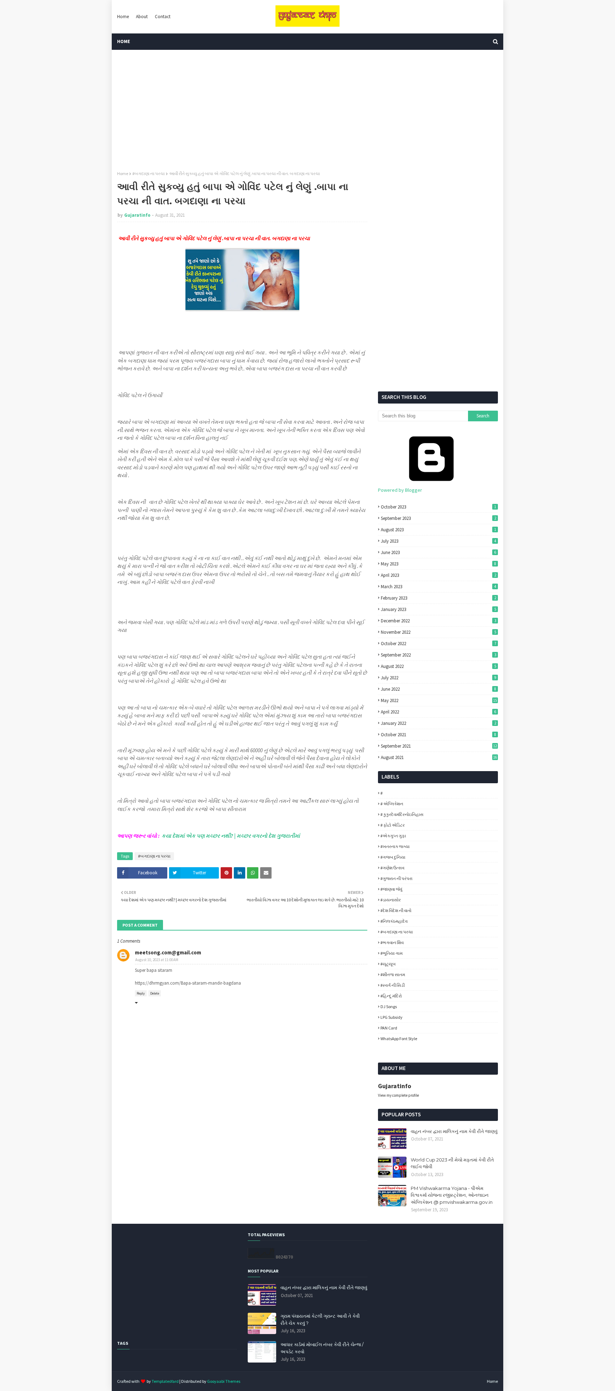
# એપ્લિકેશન (391, 803)
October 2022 (438, 644)
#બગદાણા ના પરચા (148, 173)
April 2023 (438, 575)
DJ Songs (388, 1006)
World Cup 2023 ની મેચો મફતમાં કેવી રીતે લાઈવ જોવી (452, 1163)
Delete (154, 993)
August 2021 (439, 757)
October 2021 (438, 735)
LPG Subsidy (391, 1017)
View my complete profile (398, 1095)
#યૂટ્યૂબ (388, 963)
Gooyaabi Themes (223, 1381)
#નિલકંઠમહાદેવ (394, 921)
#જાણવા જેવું (391, 889)
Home (123, 17)
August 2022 (438, 666)
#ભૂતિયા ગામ (391, 953)
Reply (141, 993)
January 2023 (438, 609)
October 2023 (438, 507)
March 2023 (438, 587)
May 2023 (438, 564)
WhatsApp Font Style (398, 1038)
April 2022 (438, 712)
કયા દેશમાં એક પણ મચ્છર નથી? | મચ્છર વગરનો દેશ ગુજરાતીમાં (231, 835)
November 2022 (438, 632)
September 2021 (439, 746)
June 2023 (438, 552)
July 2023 (438, 541)
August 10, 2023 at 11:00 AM (156, 959)
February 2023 (438, 598)
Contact (162, 17)
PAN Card (388, 1028)
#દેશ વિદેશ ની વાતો (395, 910)
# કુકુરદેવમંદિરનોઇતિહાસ (402, 814)
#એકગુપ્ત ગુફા (393, 835)
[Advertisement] (307, 110)
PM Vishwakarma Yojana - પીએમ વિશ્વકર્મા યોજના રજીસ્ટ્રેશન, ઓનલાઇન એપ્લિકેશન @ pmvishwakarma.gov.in (452, 1195)
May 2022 (439, 700)
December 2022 (438, 621)
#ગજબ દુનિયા (392, 857)
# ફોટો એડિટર (392, 825)
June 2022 (438, 689)
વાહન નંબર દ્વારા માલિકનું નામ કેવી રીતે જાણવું (454, 1131)
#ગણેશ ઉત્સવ (392, 867)
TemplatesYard (165, 1381)
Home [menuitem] (123, 41)
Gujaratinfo (137, 215)
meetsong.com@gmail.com (168, 952)
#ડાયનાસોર (390, 899)
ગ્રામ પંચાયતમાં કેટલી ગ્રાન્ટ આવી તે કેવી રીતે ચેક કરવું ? (320, 1319)
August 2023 (438, 530)
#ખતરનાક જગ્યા (395, 846)
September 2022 (438, 655)
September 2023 (438, 518)
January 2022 (438, 723)
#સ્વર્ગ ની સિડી (392, 985)
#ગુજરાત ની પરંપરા (396, 878)
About (142, 17)
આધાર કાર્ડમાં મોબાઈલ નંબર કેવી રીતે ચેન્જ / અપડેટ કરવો (321, 1348)
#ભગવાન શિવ (392, 942)
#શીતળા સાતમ (392, 974)
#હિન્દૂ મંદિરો (391, 996)
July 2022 (438, 678)
